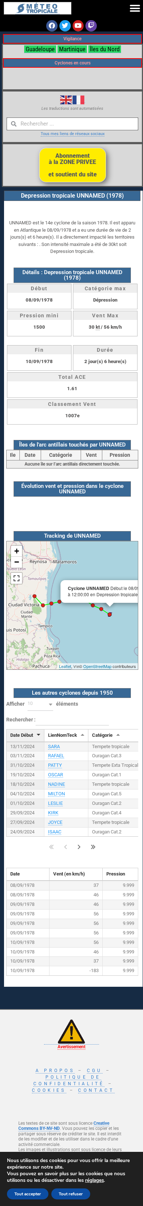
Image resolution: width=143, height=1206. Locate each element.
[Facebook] (52, 25)
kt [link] (98, 327)
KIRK (53, 812)
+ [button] (16, 551)
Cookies (49, 1090)
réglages (94, 1180)
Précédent (65, 846)
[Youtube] (78, 25)
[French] (79, 99)
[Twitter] (65, 25)
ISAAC (54, 832)
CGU (95, 1070)
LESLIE (55, 803)
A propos (55, 1070)
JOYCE (55, 822)
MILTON (56, 793)
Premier (51, 846)
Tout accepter (27, 1194)
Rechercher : (21, 719)
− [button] (16, 562)
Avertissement (71, 1046)
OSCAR (55, 774)
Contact (96, 1090)
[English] (66, 99)
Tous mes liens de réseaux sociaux (72, 133)
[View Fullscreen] (16, 578)
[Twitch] (91, 25)
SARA (54, 746)
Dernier (93, 846)
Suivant (79, 846)
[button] (134, 8)
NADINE (56, 784)
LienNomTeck (62, 735)
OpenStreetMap (97, 666)
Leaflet (65, 666)
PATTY (55, 765)
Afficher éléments (42, 704)
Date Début (21, 735)
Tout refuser (71, 1194)
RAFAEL (56, 755)
